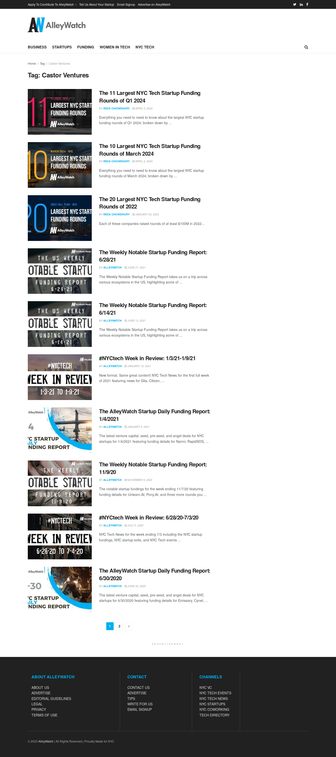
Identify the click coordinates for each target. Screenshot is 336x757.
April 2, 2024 (144, 161)
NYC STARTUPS (212, 703)
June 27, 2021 (136, 267)
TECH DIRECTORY (214, 714)
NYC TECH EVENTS (215, 692)
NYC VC (205, 687)
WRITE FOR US (140, 703)
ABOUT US (40, 687)
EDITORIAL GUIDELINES (51, 698)
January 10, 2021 (139, 366)
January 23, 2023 (147, 214)
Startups (62, 47)
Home (32, 63)
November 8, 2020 (139, 480)
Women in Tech (115, 47)
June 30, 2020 (136, 586)
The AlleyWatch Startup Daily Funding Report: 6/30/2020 (154, 574)
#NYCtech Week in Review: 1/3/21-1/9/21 (147, 358)
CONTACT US (138, 687)
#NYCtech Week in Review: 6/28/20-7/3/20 (149, 517)
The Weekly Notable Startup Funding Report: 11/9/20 (153, 468)
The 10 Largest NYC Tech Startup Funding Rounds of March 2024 (149, 149)
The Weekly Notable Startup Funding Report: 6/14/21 (153, 308)
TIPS (131, 698)
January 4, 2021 (138, 427)
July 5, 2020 (135, 525)
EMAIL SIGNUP (139, 709)
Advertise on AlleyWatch (154, 4)
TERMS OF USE (44, 714)
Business (37, 47)
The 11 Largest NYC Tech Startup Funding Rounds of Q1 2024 (149, 96)
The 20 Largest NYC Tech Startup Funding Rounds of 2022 (149, 202)
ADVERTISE (40, 692)
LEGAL (37, 703)
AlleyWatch (112, 267)
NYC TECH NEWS (213, 698)
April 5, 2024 (144, 108)
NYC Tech (145, 47)
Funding (85, 47)
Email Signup (126, 4)
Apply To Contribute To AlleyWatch (51, 4)
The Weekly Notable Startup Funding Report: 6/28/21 (153, 256)
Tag (42, 63)
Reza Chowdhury (116, 108)
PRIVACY (38, 709)
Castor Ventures (59, 63)
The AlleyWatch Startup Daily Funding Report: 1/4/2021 (154, 415)
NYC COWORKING (214, 709)
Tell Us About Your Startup (96, 4)
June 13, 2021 (136, 320)
